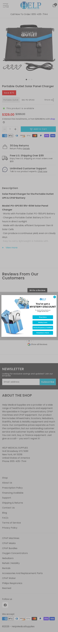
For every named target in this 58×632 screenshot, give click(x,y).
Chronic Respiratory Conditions (43, 327)
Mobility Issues (42, 322)
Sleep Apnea (43, 317)
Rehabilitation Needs (42, 333)
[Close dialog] (54, 297)
